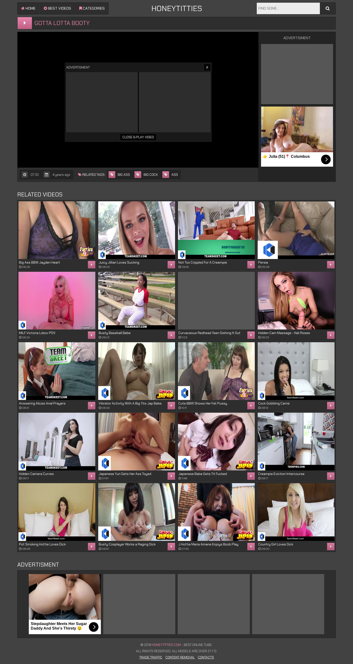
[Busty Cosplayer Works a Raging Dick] (136, 512)
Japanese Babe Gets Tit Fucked (202, 474)
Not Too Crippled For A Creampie (202, 262)
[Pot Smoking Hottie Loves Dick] (56, 512)
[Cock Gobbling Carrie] (296, 371)
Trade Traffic (150, 657)
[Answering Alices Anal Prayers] (56, 371)
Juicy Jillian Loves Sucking (119, 262)
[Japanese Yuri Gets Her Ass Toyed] (136, 441)
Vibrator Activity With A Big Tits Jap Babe (130, 403)
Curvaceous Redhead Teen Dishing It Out (209, 333)
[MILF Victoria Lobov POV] (56, 300)
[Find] (327, 8)
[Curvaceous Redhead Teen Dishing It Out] (216, 300)
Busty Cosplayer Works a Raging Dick (127, 544)
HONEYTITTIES (176, 8)
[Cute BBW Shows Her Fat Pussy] (216, 371)
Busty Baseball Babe (115, 333)
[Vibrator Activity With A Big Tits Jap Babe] (136, 371)
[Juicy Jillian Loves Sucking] (136, 230)
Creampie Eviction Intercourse (281, 474)
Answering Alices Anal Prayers (42, 403)
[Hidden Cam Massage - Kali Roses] (296, 300)
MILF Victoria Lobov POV (37, 333)
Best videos (59, 8)
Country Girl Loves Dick (275, 544)
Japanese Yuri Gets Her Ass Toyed (125, 474)
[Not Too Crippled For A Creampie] (216, 230)
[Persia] (296, 230)
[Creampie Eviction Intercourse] (296, 441)
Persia (263, 262)
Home (30, 8)
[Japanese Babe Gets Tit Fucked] (216, 441)
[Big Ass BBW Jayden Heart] (56, 230)
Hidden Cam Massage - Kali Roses (284, 333)
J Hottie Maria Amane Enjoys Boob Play (208, 544)
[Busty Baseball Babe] (136, 300)
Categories (93, 8)
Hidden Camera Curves (36, 474)
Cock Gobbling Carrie (274, 403)
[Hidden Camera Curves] (56, 441)
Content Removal (180, 657)
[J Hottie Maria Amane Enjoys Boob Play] (216, 512)
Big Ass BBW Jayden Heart (39, 262)
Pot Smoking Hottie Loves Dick (42, 544)
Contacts (206, 657)
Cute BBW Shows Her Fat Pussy (202, 403)
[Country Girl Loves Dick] (296, 512)
